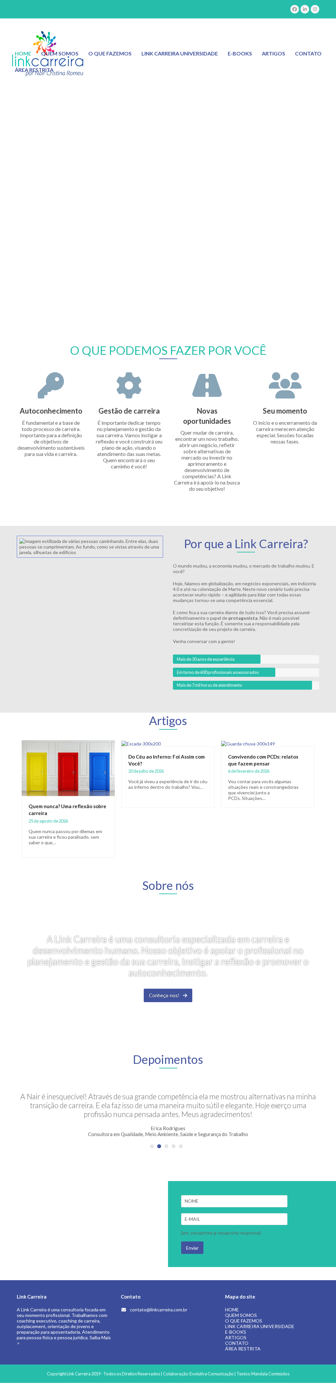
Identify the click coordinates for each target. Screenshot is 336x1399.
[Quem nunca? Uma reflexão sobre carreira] (68, 767)
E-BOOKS (235, 1332)
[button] (152, 1146)
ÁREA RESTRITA (243, 1348)
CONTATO (236, 1343)
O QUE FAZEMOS (243, 1321)
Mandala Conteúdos (270, 1373)
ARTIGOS (235, 1337)
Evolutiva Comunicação (212, 1373)
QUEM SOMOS (241, 1315)
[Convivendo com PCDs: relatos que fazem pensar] (248, 743)
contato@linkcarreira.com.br (158, 1309)
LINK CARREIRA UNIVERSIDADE (259, 1326)
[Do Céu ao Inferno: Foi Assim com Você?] (141, 743)
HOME (232, 1309)
